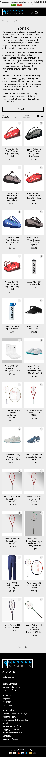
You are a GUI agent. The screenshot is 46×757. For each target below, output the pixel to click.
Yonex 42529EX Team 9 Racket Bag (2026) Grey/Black (34, 241)
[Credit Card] (14, 753)
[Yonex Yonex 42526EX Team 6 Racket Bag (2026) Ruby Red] (33, 178)
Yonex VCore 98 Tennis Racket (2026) (34, 499)
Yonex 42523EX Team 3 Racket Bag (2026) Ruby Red (12, 152)
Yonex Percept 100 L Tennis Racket (12, 626)
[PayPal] (30, 753)
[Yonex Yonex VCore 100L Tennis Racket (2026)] (12, 481)
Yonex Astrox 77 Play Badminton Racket (34, 585)
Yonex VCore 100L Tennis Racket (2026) (12, 499)
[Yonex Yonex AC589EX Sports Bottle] (12, 311)
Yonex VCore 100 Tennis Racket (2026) (12, 541)
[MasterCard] (18, 753)
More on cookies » (29, 5)
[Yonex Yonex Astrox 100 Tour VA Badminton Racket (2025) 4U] (33, 609)
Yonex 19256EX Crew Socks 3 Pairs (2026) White (12, 368)
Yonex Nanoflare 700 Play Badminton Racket (12, 413)
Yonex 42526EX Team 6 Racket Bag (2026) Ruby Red (34, 196)
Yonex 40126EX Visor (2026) (34, 327)
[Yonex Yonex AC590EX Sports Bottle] (33, 266)
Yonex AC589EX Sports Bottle (12, 327)
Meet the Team (9, 717)
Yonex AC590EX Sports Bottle (34, 283)
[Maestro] (26, 753)
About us (6, 723)
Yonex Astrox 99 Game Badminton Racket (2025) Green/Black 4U (34, 542)
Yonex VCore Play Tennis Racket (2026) (34, 412)
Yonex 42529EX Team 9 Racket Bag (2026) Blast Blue (12, 241)
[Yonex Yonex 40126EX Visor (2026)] (33, 311)
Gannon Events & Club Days (14, 714)
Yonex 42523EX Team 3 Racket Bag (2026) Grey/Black (34, 152)
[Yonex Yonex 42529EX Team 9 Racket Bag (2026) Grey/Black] (33, 222)
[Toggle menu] (41, 12)
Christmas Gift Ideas (11, 687)
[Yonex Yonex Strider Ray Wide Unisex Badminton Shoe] (12, 439)
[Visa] (22, 753)
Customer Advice (10, 739)
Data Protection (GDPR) (12, 726)
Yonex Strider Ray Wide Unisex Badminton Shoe (12, 457)
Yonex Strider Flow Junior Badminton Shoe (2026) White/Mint (34, 369)
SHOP (4, 681)
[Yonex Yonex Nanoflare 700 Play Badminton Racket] (12, 395)
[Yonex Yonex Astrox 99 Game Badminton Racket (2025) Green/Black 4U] (33, 523)
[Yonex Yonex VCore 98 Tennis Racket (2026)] (33, 481)
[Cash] (10, 753)
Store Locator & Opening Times (16, 720)
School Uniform (9, 690)
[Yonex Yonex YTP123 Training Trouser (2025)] (12, 567)
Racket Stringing (9, 684)
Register (6, 699)
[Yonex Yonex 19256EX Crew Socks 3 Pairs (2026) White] (12, 350)
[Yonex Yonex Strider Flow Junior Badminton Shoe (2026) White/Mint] (33, 350)
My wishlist (7, 705)
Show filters (23, 109)
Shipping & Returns (10, 729)
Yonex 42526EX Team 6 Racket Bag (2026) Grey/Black (12, 196)
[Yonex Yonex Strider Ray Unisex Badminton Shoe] (33, 439)
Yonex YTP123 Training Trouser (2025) (12, 585)
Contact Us (7, 736)
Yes (13, 5)
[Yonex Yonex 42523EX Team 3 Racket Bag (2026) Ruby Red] (12, 133)
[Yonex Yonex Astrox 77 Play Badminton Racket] (33, 567)
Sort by (15, 116)
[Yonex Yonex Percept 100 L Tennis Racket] (12, 609)
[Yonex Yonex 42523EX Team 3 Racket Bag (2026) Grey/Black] (33, 133)
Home (4, 21)
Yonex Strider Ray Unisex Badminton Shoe (34, 457)
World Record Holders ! (12, 733)
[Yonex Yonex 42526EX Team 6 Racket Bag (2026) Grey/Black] (12, 178)
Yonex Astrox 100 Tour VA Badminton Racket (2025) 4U (34, 628)
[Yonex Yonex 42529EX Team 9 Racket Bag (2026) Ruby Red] (12, 266)
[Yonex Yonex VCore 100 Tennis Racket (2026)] (12, 523)
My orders (7, 702)
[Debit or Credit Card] (34, 753)
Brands (11, 21)
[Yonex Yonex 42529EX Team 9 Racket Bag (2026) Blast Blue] (12, 222)
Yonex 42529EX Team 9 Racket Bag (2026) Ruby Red (12, 285)
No (20, 5)
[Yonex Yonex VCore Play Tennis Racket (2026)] (33, 395)
